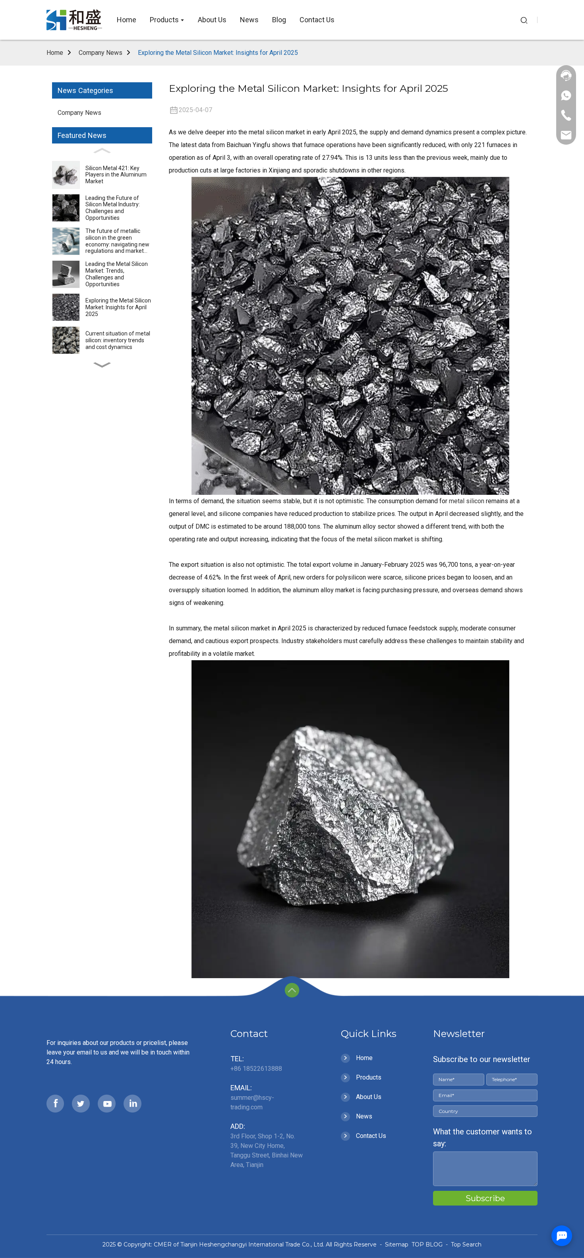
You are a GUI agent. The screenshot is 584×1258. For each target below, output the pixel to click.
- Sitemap (393, 1244)
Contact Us (371, 1136)
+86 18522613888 (256, 1068)
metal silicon (466, 501)
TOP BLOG (428, 1244)
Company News (100, 52)
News (364, 1116)
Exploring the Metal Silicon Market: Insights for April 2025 (218, 52)
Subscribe (485, 1198)
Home (54, 52)
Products (368, 1077)
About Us (368, 1097)
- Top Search (463, 1244)
